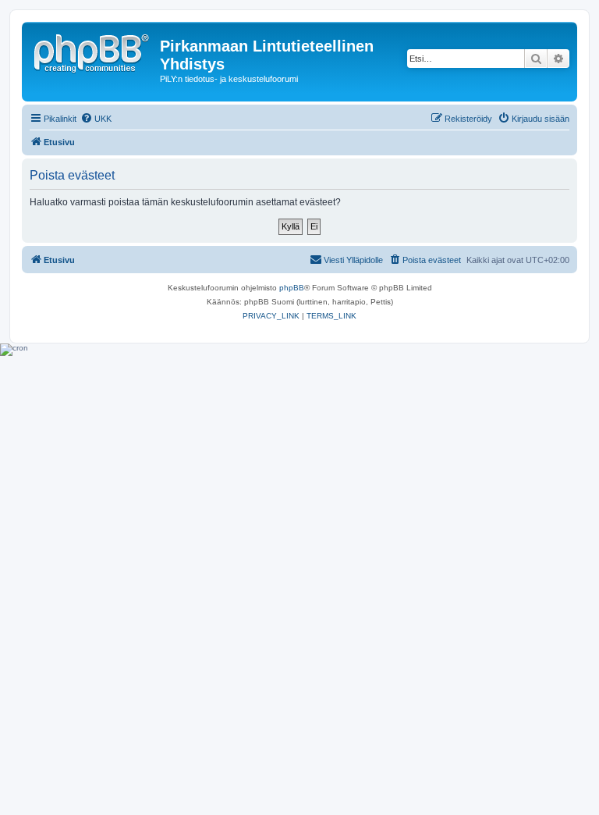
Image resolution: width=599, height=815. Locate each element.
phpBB (291, 287)
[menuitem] (96, 118)
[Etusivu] (93, 51)
